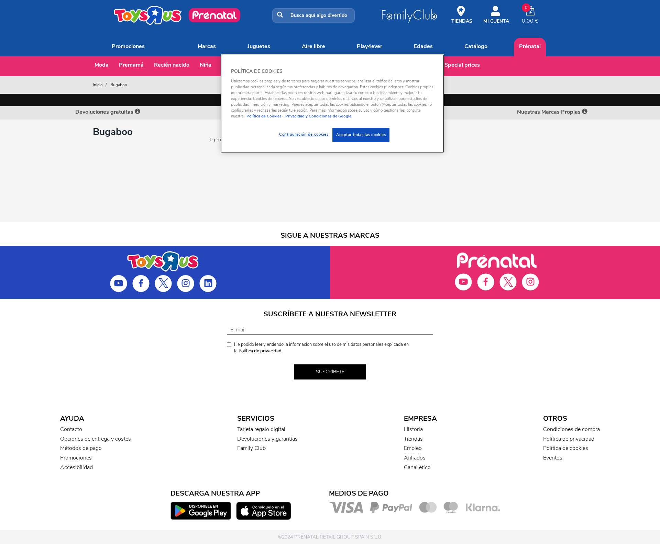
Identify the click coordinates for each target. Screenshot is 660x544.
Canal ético (417, 467)
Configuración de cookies (304, 134)
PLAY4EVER (369, 46)
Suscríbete (330, 372)
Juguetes (259, 46)
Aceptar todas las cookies (361, 134)
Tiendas (413, 439)
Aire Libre (313, 46)
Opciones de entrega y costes (95, 439)
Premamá (131, 65)
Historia (413, 429)
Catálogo (475, 46)
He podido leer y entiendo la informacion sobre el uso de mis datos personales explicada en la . (321, 347)
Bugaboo (118, 85)
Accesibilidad (76, 467)
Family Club (251, 448)
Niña (205, 65)
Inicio (98, 85)
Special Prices (462, 65)
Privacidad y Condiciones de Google (317, 116)
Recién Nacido (171, 65)
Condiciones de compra (571, 429)
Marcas (207, 46)
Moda (102, 65)
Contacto (71, 429)
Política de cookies (565, 448)
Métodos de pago (81, 448)
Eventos (552, 458)
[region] (332, 103)
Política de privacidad (260, 351)
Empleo (413, 448)
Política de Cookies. (264, 116)
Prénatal (530, 46)
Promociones (128, 46)
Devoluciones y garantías (267, 439)
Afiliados (415, 458)
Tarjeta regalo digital (261, 429)
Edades (423, 46)
